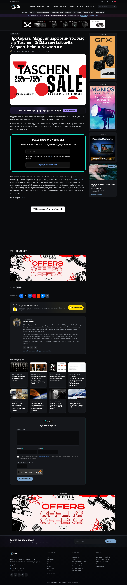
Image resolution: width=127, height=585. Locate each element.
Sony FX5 (32, 12)
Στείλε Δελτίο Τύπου (57, 12)
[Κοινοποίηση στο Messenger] (43, 296)
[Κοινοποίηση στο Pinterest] (34, 296)
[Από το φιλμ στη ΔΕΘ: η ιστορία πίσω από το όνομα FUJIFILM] (57, 367)
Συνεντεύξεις (51, 573)
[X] (110, 1)
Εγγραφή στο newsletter (47, 165)
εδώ (23, 198)
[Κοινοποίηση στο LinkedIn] (30, 296)
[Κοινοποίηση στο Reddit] (38, 296)
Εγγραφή (109, 541)
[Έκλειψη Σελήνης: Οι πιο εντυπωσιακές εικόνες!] (19, 367)
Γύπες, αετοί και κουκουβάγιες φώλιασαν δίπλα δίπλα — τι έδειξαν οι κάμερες (18, 406)
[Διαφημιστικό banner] (63, 24)
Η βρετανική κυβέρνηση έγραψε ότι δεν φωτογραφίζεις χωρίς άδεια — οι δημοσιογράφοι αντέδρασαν (76, 381)
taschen (19, 287)
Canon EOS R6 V (78, 12)
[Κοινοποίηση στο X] (25, 296)
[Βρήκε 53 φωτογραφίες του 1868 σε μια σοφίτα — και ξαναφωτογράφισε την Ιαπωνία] (38, 367)
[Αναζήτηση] (115, 6)
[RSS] (112, 1)
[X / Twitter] (24, 347)
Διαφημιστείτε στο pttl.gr (79, 561)
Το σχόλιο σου (21, 429)
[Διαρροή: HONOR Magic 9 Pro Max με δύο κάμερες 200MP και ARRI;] (57, 394)
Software (63, 6)
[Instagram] (104, 1)
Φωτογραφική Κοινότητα (103, 559)
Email (40, 448)
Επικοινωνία (15, 566)
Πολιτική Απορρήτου (43, 456)
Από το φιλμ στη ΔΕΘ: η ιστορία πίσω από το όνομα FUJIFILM (57, 378)
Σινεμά (55, 6)
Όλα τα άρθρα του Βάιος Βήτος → (32, 351)
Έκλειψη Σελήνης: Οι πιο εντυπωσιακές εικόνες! (18, 378)
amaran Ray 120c (88, 12)
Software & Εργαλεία (102, 561)
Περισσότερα (90, 6)
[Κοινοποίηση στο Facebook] (21, 296)
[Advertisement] (48, 231)
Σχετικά (74, 559)
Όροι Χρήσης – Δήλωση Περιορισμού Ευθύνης (78, 565)
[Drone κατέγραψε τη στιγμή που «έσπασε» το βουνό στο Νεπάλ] (77, 394)
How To (32, 6)
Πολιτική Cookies (76, 570)
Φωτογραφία (40, 6)
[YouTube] (107, 1)
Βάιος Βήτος (16, 51)
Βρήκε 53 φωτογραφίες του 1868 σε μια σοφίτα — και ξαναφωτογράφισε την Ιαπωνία (38, 380)
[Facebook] (102, 1)
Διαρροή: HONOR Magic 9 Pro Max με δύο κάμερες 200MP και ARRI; (57, 405)
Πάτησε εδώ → (70, 110)
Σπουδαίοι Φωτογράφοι (103, 557)
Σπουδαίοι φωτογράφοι (43, 12)
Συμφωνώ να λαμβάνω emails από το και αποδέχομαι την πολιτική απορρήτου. (47, 157)
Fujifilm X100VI (100, 12)
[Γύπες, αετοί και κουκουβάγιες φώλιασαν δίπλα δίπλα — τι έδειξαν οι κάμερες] (19, 394)
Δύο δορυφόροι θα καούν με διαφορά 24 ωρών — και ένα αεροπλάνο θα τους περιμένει (37, 406)
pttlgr (51, 156)
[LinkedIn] (35, 347)
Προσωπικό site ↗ (47, 351)
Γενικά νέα (80, 6)
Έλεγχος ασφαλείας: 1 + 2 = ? (26, 462)
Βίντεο (49, 6)
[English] (115, 1)
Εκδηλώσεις (71, 6)
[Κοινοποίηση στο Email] (47, 296)
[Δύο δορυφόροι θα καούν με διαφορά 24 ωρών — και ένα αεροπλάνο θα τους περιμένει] (38, 394)
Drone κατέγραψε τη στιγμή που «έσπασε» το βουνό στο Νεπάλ (76, 405)
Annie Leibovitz (78, 180)
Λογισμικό (68, 12)
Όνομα (20, 448)
